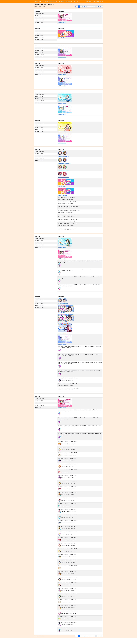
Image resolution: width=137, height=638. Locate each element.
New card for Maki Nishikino (63, 177)
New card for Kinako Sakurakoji (64, 163)
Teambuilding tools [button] (68, 1)
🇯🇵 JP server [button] (89, 1)
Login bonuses (55, 1)
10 (93, 6)
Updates (36, 1)
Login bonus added (62, 22)
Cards (43, 1)
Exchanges (61, 1)
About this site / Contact (98, 1)
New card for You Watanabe (63, 170)
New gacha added (61, 37)
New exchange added (62, 195)
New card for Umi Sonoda (63, 303)
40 (100, 6)
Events (46, 1)
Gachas (50, 1)
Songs (40, 1)
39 (98, 6)
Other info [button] (76, 1)
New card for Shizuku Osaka (63, 156)
